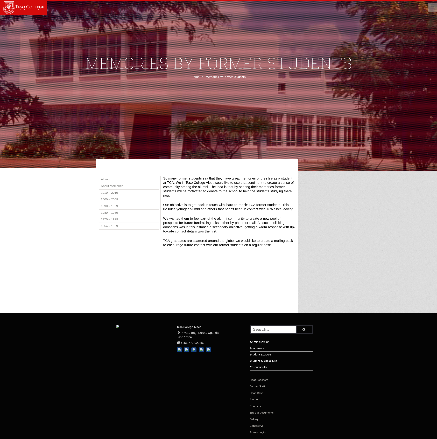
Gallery (254, 419)
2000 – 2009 (109, 199)
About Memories (112, 186)
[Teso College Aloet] (23, 13)
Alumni (105, 179)
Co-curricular (258, 367)
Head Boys (256, 393)
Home (195, 77)
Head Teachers (259, 379)
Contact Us (257, 425)
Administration (260, 342)
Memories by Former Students (226, 77)
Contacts (255, 406)
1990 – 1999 (109, 206)
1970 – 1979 (109, 219)
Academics (257, 348)
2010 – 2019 (109, 192)
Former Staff (257, 386)
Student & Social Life (263, 360)
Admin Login (257, 432)
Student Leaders (260, 354)
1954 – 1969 (109, 226)
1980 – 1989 (109, 212)
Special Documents (262, 412)
